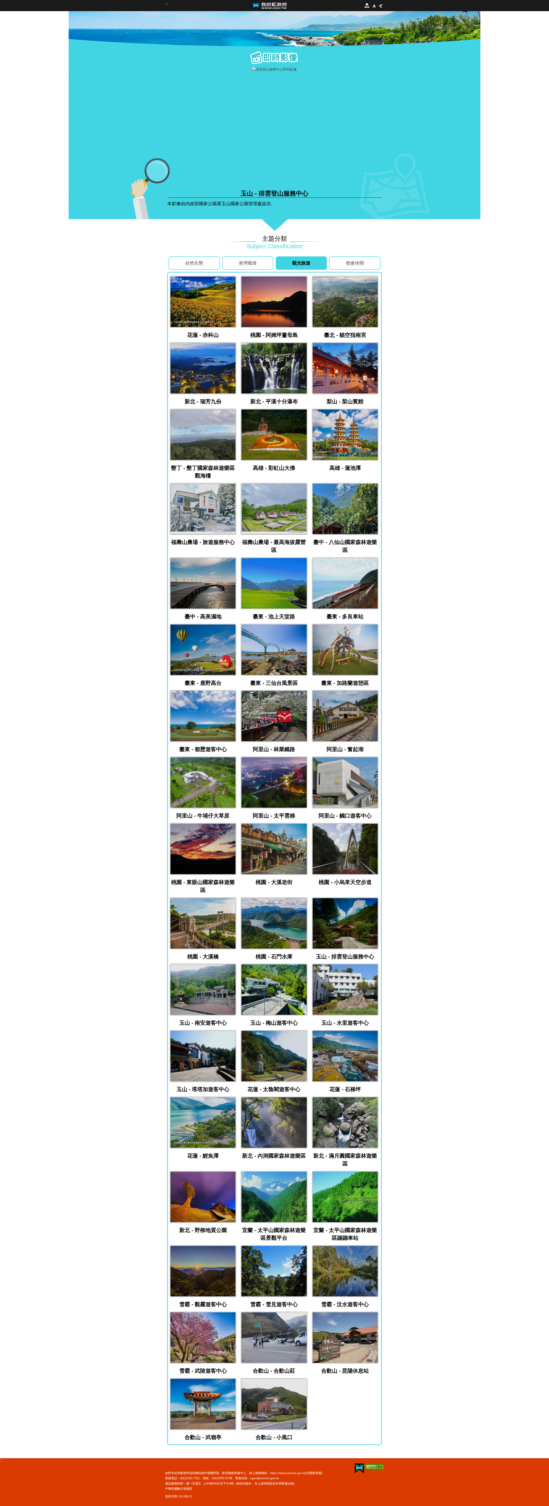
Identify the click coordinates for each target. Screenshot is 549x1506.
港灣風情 (248, 263)
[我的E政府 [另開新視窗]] (359, 1468)
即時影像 (274, 57)
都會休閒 (355, 263)
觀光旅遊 (301, 263)
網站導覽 (366, 6)
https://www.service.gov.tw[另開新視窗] (296, 1473)
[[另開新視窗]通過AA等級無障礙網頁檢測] (374, 1467)
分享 (380, 6)
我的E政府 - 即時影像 (270, 5)
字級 (374, 6)
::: (166, 4)
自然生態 (194, 263)
